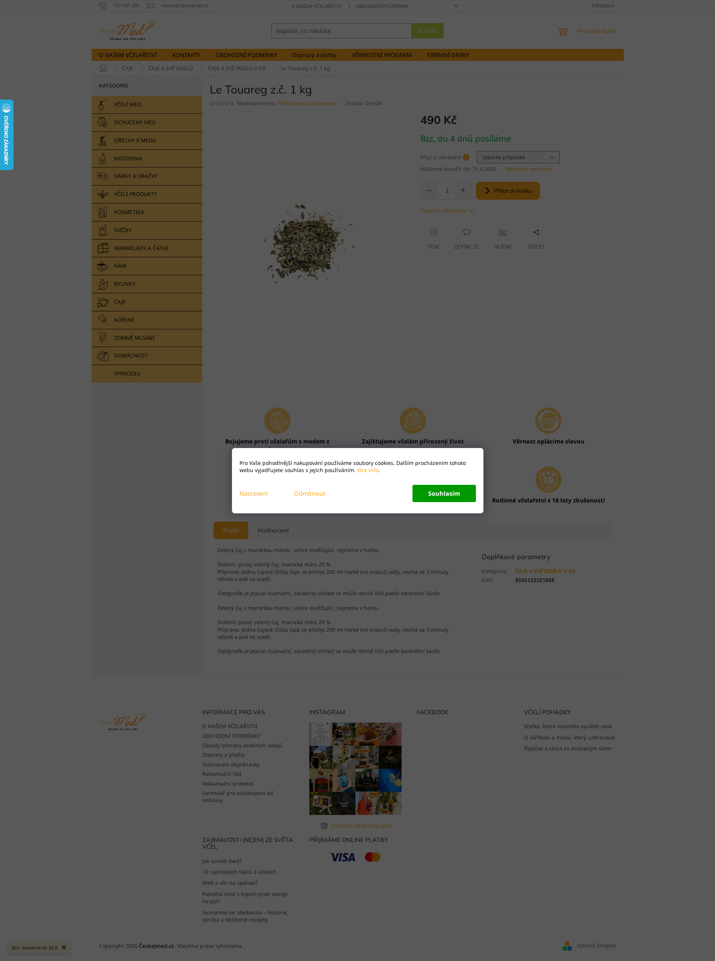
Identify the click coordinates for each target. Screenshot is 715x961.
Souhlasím (444, 493)
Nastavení (253, 493)
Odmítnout (309, 493)
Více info (366, 470)
